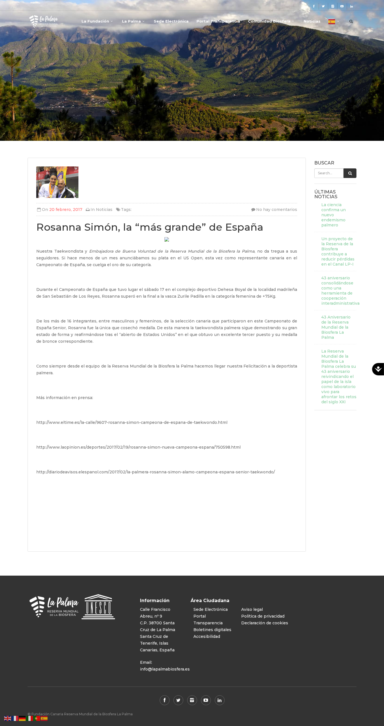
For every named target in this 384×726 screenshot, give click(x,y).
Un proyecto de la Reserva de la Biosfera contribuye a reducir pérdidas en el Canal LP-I (337, 251)
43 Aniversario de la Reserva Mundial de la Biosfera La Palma (336, 327)
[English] (8, 718)
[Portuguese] (37, 718)
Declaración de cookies (264, 622)
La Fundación (95, 21)
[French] (15, 718)
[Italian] (29, 718)
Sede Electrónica (171, 21)
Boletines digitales (212, 629)
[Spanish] (334, 23)
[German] (22, 718)
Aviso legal (252, 609)
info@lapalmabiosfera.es (165, 669)
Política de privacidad (262, 616)
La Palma (131, 21)
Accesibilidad (206, 636)
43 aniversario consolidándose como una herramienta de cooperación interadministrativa (338, 290)
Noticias (312, 21)
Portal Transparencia (218, 21)
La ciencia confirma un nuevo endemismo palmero (333, 215)
